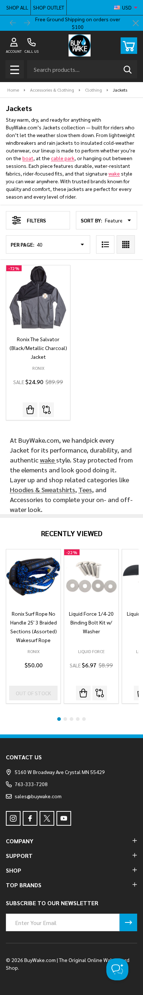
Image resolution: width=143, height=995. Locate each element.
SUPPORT (19, 855)
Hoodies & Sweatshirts (42, 489)
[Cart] (129, 45)
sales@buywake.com (38, 796)
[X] (46, 818)
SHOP (13, 870)
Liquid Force (91, 651)
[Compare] (46, 409)
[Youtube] (63, 818)
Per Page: (22, 244)
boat (27, 158)
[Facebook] (30, 818)
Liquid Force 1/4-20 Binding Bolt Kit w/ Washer (91, 622)
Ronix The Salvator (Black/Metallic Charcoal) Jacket (38, 348)
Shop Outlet (48, 7)
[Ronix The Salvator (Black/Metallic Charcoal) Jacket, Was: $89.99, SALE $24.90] (38, 297)
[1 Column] (105, 244)
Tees (85, 489)
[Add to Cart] (83, 693)
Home (13, 90)
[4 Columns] (126, 244)
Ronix (33, 651)
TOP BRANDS (23, 885)
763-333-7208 (31, 784)
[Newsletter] (128, 922)
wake (114, 173)
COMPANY (19, 841)
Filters (36, 220)
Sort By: (91, 220)
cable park (62, 158)
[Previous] (13, 23)
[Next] (27, 23)
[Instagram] (13, 818)
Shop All (17, 7)
